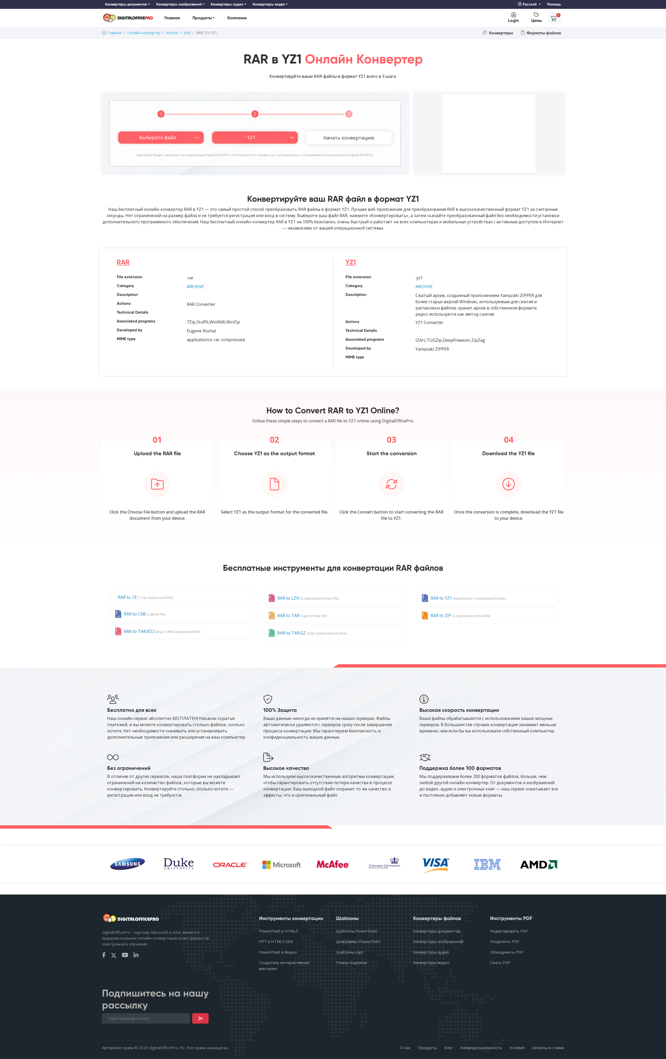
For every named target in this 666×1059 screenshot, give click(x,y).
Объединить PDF (506, 952)
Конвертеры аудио (431, 952)
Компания (237, 17)
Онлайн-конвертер (144, 32)
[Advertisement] (489, 133)
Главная (172, 17)
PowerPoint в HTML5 (278, 931)
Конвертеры (500, 32)
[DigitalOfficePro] (128, 18)
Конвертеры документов (436, 931)
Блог (448, 1047)
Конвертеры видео (431, 962)
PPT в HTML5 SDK (276, 941)
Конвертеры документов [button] (126, 4)
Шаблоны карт (350, 952)
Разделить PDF (504, 941)
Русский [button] (530, 4)
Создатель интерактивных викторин (284, 965)
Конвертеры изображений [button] (179, 4)
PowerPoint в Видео (278, 952)
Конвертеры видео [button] (269, 4)
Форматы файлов (543, 32)
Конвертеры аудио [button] (227, 4)
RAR (187, 32)
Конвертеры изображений (438, 941)
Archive (172, 32)
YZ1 (350, 262)
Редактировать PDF (509, 931)
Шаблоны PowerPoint (356, 931)
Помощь (554, 4)
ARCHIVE (195, 286)
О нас (405, 1047)
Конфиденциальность (481, 1047)
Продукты (202, 17)
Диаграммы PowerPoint (358, 941)
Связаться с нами (548, 1047)
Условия (516, 1047)
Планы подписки (351, 962)
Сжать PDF (500, 962)
